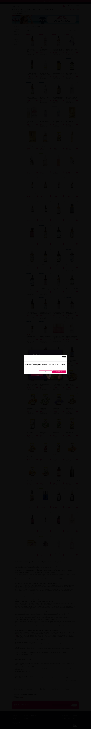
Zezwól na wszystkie (59, 371)
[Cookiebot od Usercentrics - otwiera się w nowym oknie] (61, 357)
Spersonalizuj (45, 371)
